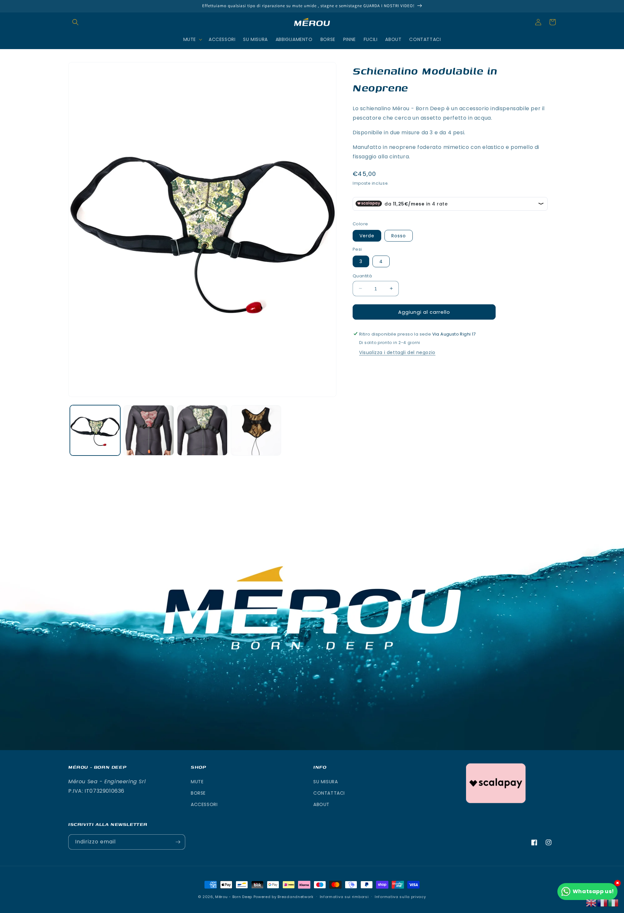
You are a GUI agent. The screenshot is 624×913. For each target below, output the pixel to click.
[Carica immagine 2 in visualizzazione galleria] (149, 430)
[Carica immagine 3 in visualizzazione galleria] (202, 430)
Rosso (398, 235)
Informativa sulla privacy (400, 896)
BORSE (198, 793)
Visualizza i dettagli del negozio (397, 352)
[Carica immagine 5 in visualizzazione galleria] (256, 430)
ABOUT (321, 804)
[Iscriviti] (178, 842)
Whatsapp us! (593, 891)
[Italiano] (613, 902)
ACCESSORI (204, 804)
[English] (591, 902)
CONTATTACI (329, 793)
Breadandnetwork (296, 896)
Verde (366, 235)
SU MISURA (325, 781)
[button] (75, 22)
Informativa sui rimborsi (344, 896)
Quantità (362, 275)
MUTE (197, 781)
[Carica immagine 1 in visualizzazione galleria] (95, 430)
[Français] (602, 902)
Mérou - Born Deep (233, 896)
